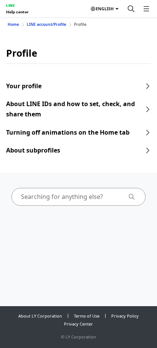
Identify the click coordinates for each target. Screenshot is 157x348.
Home (13, 24)
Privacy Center (78, 324)
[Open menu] (146, 8)
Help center (17, 11)
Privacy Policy (125, 316)
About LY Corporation (40, 316)
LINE (10, 5)
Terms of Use (86, 316)
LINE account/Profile (46, 24)
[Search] (131, 8)
